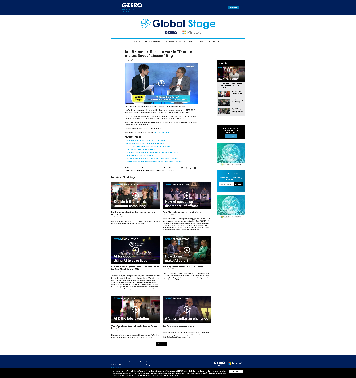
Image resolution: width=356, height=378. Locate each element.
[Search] (224, 8)
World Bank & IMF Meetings (175, 41)
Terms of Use (143, 371)
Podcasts (211, 41)
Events (190, 41)
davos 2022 (167, 168)
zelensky (150, 168)
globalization (170, 170)
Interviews (200, 41)
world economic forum (138, 170)
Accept (236, 371)
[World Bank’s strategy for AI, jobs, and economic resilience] (224, 102)
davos (152, 170)
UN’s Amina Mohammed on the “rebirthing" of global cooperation (237, 111)
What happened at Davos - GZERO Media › (140, 155)
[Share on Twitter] (182, 168)
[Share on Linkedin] (190, 168)
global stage (142, 168)
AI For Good (138, 41)
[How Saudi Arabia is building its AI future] (224, 94)
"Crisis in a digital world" (162, 132)
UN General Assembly (153, 41)
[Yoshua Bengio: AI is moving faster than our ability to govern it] (231, 73)
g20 (147, 170)
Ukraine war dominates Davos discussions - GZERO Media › (145, 143)
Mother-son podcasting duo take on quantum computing (133, 213)
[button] (233, 7)
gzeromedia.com (117, 367)
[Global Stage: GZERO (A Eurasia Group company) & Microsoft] (231, 154)
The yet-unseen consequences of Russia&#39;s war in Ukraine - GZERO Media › (152, 152)
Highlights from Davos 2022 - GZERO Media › (141, 149)
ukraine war (158, 168)
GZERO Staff (128, 60)
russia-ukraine (160, 170)
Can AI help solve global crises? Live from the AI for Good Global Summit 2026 (135, 267)
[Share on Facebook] (186, 168)
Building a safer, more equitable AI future (183, 266)
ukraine (127, 170)
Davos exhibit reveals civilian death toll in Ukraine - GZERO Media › (148, 146)
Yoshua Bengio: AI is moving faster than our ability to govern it (230, 85)
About (220, 41)
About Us (114, 362)
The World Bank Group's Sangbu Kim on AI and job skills (134, 327)
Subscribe (238, 184)
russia (174, 168)
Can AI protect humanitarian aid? (179, 326)
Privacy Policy (131, 371)
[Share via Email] (195, 168)
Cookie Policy (173, 375)
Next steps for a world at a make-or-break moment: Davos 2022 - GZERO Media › (152, 158)
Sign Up (231, 136)
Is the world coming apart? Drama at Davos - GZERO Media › (145, 140)
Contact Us (139, 362)
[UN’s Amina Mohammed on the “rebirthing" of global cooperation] (224, 111)
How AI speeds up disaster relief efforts (182, 212)
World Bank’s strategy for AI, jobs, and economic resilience (237, 101)
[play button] (161, 83)
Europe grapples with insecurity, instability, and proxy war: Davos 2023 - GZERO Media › (154, 161)
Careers (123, 362)
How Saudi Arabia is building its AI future (237, 92)
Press (130, 362)
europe (135, 168)
